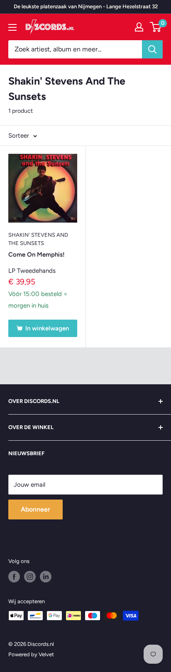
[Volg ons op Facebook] (14, 576)
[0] (156, 27)
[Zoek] (152, 49)
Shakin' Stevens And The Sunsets (38, 239)
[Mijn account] (139, 27)
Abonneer (35, 509)
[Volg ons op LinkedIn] (45, 576)
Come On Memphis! (36, 254)
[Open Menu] (12, 27)
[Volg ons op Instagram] (30, 576)
